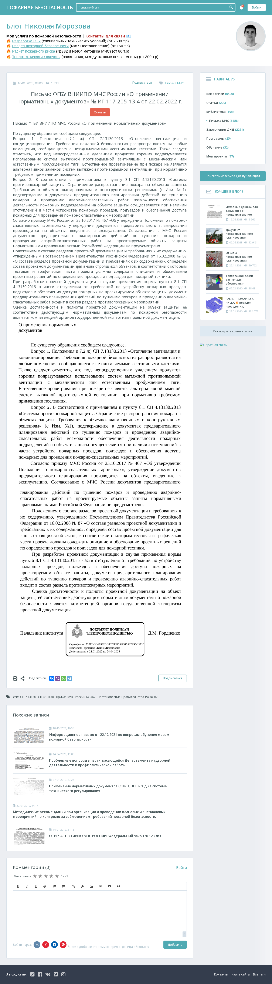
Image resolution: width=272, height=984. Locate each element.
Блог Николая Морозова (48, 25)
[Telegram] (69, 678)
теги (259, 974)
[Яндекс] (45, 944)
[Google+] (63, 944)
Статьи (216, 103)
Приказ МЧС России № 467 (75, 697)
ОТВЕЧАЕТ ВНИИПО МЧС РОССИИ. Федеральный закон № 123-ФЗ (105, 836)
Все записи (220, 94)
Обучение (217, 147)
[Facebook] (54, 944)
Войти (256, 7)
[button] (18, 886)
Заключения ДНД (225, 129)
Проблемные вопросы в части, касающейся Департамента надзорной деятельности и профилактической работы (109, 762)
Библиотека (220, 112)
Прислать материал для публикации (232, 176)
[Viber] (57, 678)
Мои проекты (220, 156)
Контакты (221, 974)
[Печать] (17, 678)
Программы (218, 138)
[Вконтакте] (37, 944)
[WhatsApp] (63, 678)
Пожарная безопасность (39, 7)
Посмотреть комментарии (232, 331)
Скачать (100, 112)
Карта (240, 974)
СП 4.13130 (46, 697)
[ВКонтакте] (51, 678)
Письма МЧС (174, 83)
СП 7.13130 (28, 697)
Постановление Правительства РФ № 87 (127, 697)
